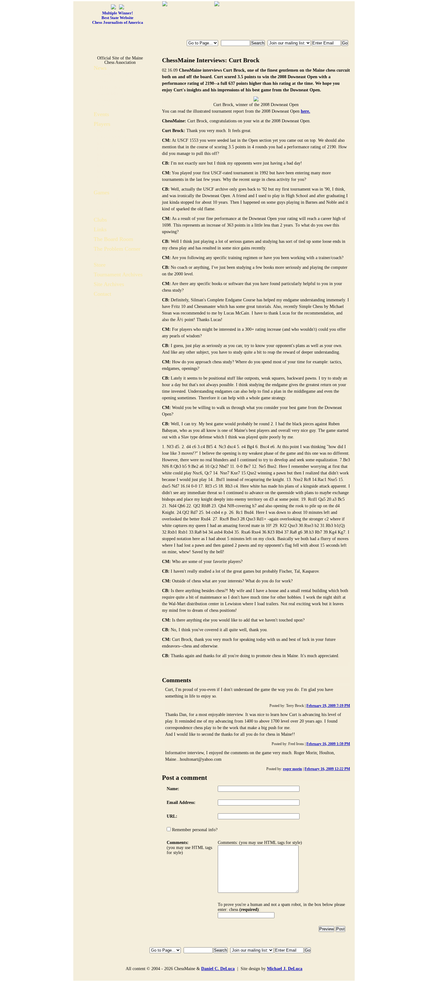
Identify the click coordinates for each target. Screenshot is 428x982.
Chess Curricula (112, 81)
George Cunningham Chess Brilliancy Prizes (119, 201)
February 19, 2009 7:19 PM (328, 705)
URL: (172, 816)
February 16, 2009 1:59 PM (328, 744)
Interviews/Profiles (115, 137)
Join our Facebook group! (115, 303)
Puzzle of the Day (114, 255)
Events (101, 114)
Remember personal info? (194, 829)
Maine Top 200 (112, 165)
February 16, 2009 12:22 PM (327, 769)
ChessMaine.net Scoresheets (112, 102)
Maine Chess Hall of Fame (117, 157)
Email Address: (181, 802)
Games (101, 192)
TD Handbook (111, 87)
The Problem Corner (117, 249)
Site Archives (109, 284)
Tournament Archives (118, 274)
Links (100, 229)
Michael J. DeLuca (284, 968)
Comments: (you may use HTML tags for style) (260, 842)
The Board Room (113, 239)
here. (305, 111)
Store (100, 265)
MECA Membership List (116, 146)
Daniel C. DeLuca (218, 968)
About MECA (110, 93)
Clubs (100, 220)
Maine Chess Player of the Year (119, 174)
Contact (102, 294)
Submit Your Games (116, 209)
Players (102, 124)
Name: (173, 788)
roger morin (292, 769)
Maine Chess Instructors (120, 130)
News (100, 68)
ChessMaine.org (112, 74)
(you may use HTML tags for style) (189, 847)
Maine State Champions (120, 182)
